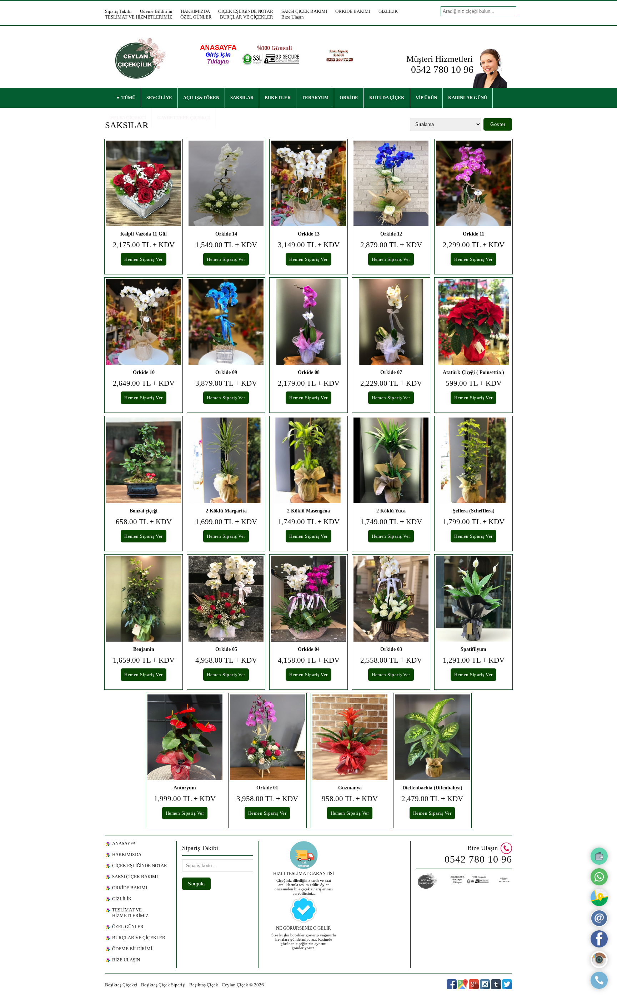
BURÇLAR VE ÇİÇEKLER (246, 17)
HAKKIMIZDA (195, 11)
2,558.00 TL (391, 660)
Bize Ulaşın (292, 17)
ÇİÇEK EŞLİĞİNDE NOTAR (245, 11)
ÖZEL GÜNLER (196, 17)
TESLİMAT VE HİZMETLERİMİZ (138, 17)
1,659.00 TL (144, 660)
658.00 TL (144, 521)
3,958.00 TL (267, 798)
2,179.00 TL (309, 383)
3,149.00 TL (309, 245)
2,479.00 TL (432, 798)
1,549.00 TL (226, 245)
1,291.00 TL (474, 660)
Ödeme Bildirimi (156, 11)
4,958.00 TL (226, 660)
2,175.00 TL (144, 245)
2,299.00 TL (474, 245)
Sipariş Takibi (118, 11)
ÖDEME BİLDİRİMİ (132, 948)
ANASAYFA (124, 843)
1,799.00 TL (474, 521)
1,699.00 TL (226, 521)
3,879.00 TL (226, 383)
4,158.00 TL (309, 660)
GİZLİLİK (388, 11)
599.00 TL (474, 383)
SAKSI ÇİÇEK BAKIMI (304, 11)
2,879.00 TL (391, 245)
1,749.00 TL (309, 521)
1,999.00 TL (185, 798)
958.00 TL (350, 798)
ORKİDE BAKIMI (352, 11)
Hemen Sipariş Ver (143, 259)
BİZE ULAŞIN (126, 959)
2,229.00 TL (391, 383)
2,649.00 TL (144, 383)
